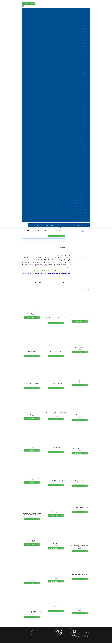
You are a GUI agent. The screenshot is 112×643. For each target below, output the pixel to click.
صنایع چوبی (84, 25)
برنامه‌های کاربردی (82, 150)
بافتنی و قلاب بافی (82, 29)
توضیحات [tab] (87, 256)
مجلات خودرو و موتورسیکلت (80, 209)
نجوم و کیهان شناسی (82, 81)
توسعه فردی (84, 183)
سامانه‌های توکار (83, 148)
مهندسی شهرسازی (82, 55)
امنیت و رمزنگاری (82, 138)
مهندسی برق (83, 43)
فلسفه (85, 96)
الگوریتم (84, 144)
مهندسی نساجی (83, 65)
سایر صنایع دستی (83, 35)
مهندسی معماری (83, 38)
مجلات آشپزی (83, 218)
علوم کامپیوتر (83, 151)
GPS (85, 73)
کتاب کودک (85, 182)
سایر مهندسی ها (83, 75)
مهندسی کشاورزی (82, 58)
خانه (89, 227)
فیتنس (86, 159)
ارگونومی (60, 247)
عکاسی (84, 11)
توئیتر (34, 633)
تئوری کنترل (84, 68)
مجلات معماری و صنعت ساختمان (79, 200)
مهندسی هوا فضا (83, 44)
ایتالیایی (84, 111)
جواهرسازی (84, 26)
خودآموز (85, 167)
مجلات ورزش (83, 216)
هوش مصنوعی (83, 139)
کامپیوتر (85, 118)
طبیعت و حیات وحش (83, 168)
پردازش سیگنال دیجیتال (81, 71)
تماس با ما (74, 635)
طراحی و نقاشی (83, 13)
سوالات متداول (59, 630)
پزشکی (85, 85)
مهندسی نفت (83, 56)
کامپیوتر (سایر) (83, 153)
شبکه (85, 135)
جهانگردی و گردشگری (83, 156)
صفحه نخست (84, 8)
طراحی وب (84, 123)
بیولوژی (84, 84)
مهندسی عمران (83, 40)
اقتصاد (85, 93)
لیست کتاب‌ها (73, 633)
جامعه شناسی (83, 97)
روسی (85, 112)
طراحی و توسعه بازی (82, 130)
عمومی (84, 102)
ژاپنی (85, 115)
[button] (80, 321)
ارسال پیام (33, 634)
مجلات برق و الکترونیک (81, 207)
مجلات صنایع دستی (82, 192)
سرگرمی (85, 179)
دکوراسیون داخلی (83, 162)
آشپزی (86, 165)
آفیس (85, 121)
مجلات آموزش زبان (82, 219)
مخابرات (84, 70)
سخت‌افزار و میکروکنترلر (81, 147)
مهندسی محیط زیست (82, 59)
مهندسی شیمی (83, 47)
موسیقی (84, 17)
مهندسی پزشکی (83, 46)
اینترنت (86, 176)
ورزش (86, 157)
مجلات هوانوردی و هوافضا (81, 201)
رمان (86, 180)
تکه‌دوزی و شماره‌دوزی (81, 31)
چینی (85, 114)
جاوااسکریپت (83, 124)
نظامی (86, 170)
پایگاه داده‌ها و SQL (82, 136)
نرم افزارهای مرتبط (58, 631)
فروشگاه (74, 634)
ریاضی (85, 77)
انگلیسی (84, 105)
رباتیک (85, 50)
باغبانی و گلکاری (84, 154)
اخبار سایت (74, 631)
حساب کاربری (59, 634)
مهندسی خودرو (83, 52)
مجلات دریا (84, 213)
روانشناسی (84, 99)
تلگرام (33, 630)
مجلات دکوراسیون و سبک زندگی (80, 197)
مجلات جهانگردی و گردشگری (80, 206)
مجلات (86, 188)
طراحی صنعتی (83, 49)
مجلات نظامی (83, 212)
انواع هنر (84, 22)
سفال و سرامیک (83, 34)
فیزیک (85, 79)
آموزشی (85, 177)
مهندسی (85, 37)
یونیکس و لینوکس (83, 142)
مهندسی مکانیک (83, 41)
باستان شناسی (83, 91)
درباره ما (74, 630)
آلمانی (85, 108)
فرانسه (85, 106)
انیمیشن (84, 16)
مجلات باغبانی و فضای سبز (81, 198)
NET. (85, 132)
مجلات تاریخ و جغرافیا (82, 215)
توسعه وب (84, 129)
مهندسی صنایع (83, 53)
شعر (85, 20)
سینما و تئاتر (84, 19)
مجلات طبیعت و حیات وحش (80, 221)
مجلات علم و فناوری (82, 204)
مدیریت (85, 173)
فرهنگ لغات (84, 100)
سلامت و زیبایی (84, 160)
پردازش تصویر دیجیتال (82, 141)
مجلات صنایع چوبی (82, 189)
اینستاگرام (33, 631)
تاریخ (85, 90)
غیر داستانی (85, 185)
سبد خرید (60, 633)
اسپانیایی (84, 109)
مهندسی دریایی (83, 64)
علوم (86, 76)
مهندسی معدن (83, 62)
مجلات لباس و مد (83, 191)
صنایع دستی (85, 23)
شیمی (85, 82)
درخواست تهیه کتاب (72, 632)
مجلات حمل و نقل (82, 210)
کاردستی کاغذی (83, 32)
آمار (85, 94)
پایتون (85, 127)
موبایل (85, 145)
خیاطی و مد (84, 28)
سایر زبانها (84, 117)
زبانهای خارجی (84, 103)
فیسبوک (33, 632)
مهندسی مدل (83, 67)
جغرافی (84, 88)
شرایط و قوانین (59, 632)
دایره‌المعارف (84, 171)
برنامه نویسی (83, 126)
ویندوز (85, 133)
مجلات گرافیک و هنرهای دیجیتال (80, 195)
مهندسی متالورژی (82, 61)
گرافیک (85, 14)
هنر (86, 10)
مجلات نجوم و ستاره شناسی (80, 203)
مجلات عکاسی (83, 194)
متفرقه (85, 186)
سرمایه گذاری (84, 174)
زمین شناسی (83, 87)
